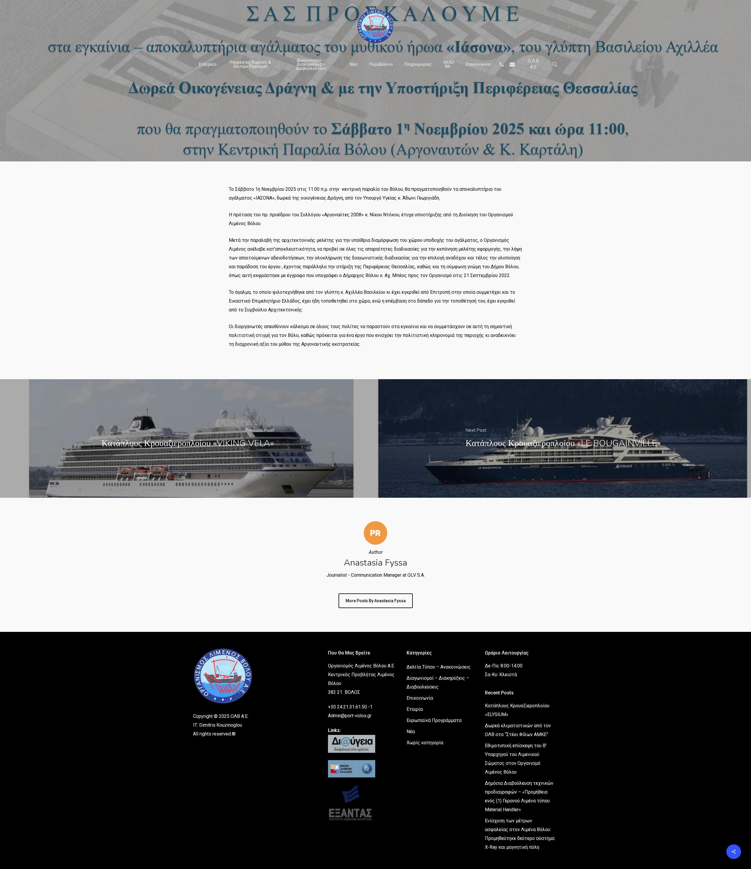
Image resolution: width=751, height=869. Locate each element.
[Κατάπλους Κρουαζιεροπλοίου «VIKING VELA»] (188, 438)
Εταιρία (415, 709)
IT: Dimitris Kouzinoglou (217, 725)
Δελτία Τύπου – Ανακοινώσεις (366, 150)
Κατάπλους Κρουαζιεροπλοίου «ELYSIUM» (517, 710)
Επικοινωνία (420, 698)
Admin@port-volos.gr (349, 715)
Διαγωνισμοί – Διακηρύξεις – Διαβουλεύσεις (438, 682)
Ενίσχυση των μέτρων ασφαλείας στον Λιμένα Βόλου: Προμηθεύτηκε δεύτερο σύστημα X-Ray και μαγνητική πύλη (519, 834)
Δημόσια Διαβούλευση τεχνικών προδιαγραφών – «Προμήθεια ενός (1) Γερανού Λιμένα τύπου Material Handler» (519, 796)
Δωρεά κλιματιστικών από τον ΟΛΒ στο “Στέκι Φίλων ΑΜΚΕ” (518, 730)
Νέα (414, 150)
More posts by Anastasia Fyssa (376, 600)
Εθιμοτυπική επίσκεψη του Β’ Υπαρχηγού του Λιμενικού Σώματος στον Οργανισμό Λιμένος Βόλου (516, 759)
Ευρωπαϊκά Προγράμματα (434, 720)
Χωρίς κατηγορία (425, 742)
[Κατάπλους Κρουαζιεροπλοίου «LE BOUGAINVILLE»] (563, 438)
